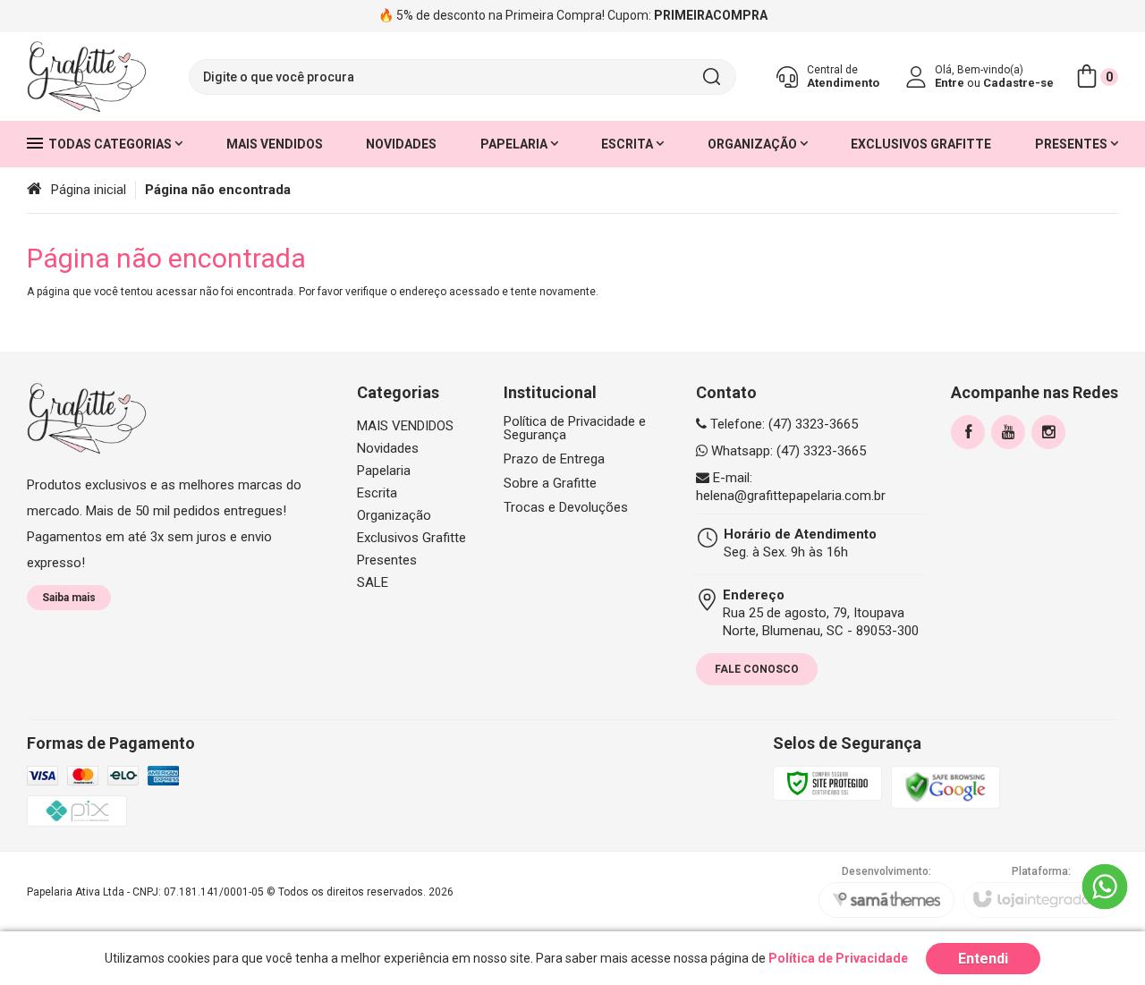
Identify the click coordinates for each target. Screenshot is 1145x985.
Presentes (387, 560)
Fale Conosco (757, 669)
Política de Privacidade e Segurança (575, 428)
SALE (372, 582)
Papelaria (384, 471)
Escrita (377, 493)
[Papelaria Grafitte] (87, 77)
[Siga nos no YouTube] (1008, 432)
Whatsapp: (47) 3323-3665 (787, 451)
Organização (394, 515)
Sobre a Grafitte (550, 483)
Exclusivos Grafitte (411, 538)
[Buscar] (711, 77)
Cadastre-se (1018, 82)
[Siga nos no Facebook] (968, 432)
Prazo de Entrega (554, 459)
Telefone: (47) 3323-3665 (782, 424)
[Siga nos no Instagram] (1048, 432)
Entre (949, 82)
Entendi (983, 958)
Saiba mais (69, 597)
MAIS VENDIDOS (405, 426)
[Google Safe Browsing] (945, 786)
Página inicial (88, 190)
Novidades (388, 448)
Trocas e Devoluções (566, 507)
